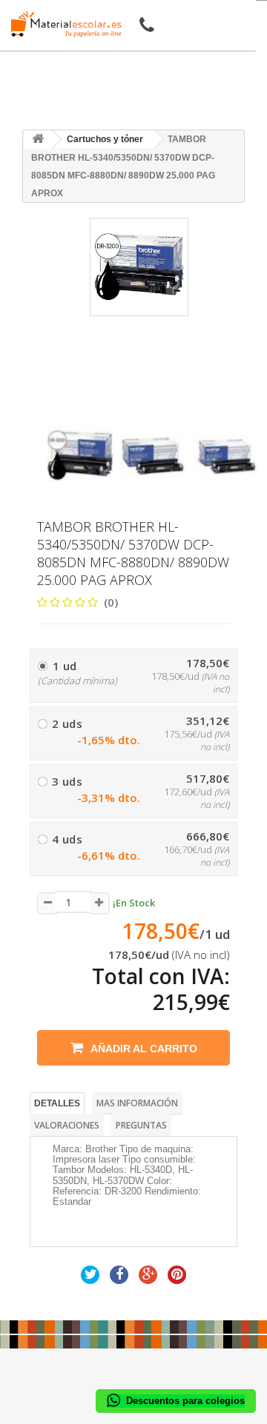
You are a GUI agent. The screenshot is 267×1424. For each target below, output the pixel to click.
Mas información (137, 1103)
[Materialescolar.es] (62, 24)
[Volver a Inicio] (38, 139)
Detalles (57, 1103)
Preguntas (141, 1125)
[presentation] (53, 410)
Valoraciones (66, 1125)
